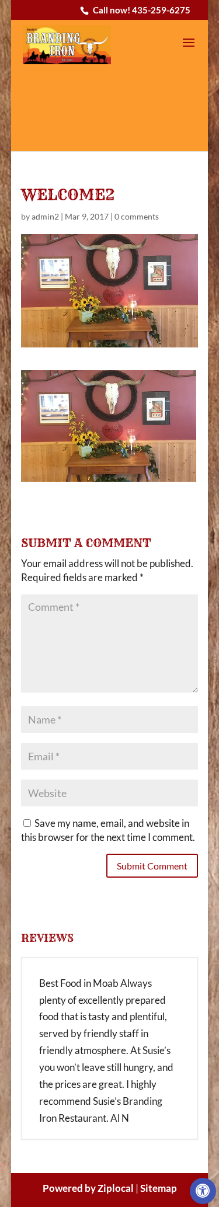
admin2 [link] (45, 216)
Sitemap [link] (158, 1188)
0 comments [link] (136, 216)
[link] (203, 1191)
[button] (188, 50)
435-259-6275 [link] (161, 10)
